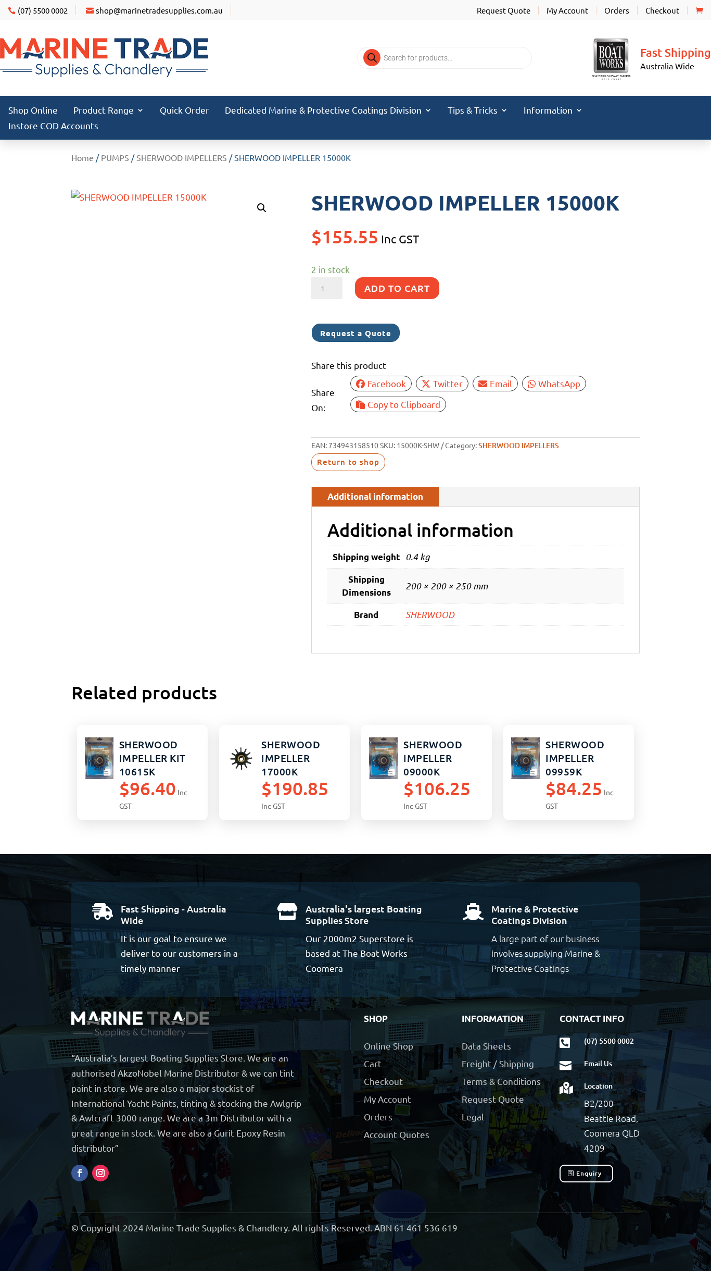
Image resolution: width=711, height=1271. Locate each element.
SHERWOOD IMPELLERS (181, 157)
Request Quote (503, 10)
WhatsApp (559, 383)
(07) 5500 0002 (43, 10)
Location (598, 1086)
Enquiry (589, 1173)
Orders (616, 10)
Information (548, 110)
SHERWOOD (429, 614)
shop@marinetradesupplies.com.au (159, 10)
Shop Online (33, 110)
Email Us (598, 1063)
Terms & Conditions (501, 1081)
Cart (373, 1063)
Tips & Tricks (473, 110)
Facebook (386, 383)
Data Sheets (486, 1045)
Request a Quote (355, 333)
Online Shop (388, 1045)
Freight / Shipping (498, 1063)
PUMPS (115, 157)
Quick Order (184, 110)
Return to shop (348, 461)
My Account (567, 10)
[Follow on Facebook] (79, 1173)
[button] (261, 208)
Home (82, 157)
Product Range (103, 110)
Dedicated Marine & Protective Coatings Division (323, 110)
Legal (473, 1116)
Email (501, 383)
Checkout (662, 10)
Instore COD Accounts (53, 126)
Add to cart (397, 288)
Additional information (375, 496)
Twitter (448, 383)
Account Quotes (396, 1134)
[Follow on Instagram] (100, 1173)
